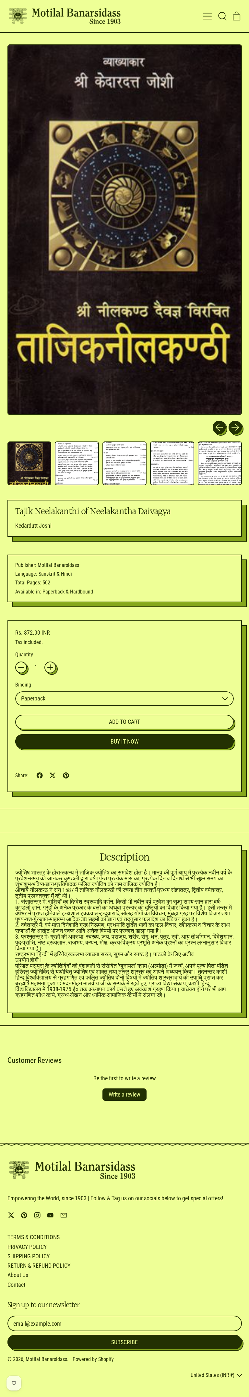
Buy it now (125, 741)
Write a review (124, 1094)
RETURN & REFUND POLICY (38, 1265)
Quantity (24, 654)
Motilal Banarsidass (46, 1359)
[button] (222, 16)
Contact (16, 1284)
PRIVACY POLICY (27, 1246)
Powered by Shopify (93, 1359)
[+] (50, 667)
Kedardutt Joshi (33, 525)
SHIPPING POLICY (28, 1256)
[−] (21, 667)
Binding (23, 684)
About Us (17, 1275)
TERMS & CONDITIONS (33, 1237)
